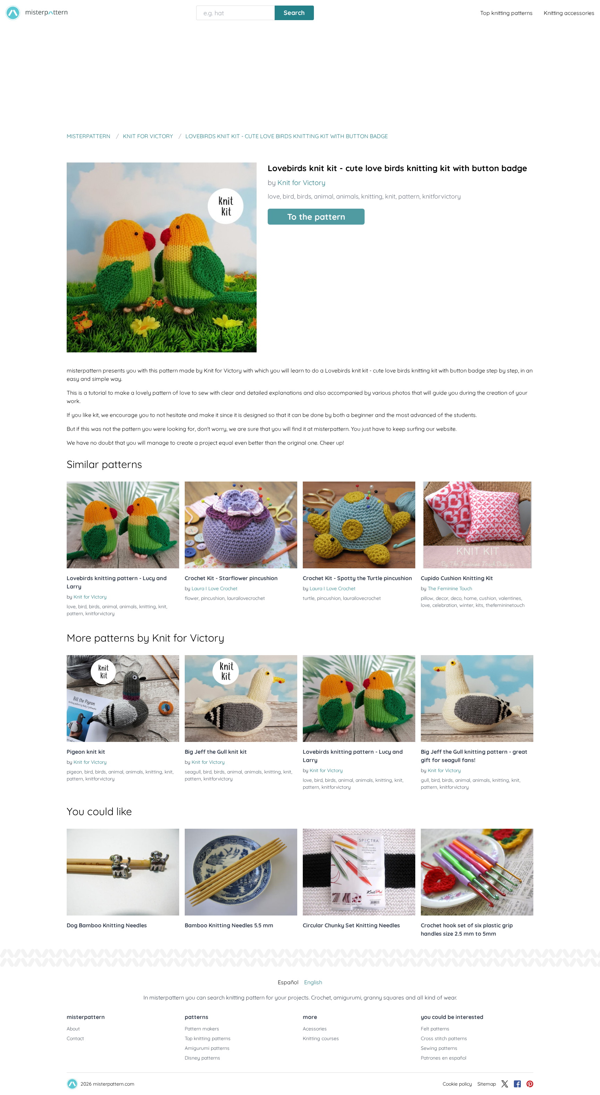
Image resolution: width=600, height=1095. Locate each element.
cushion (487, 598)
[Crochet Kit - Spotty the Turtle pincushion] (359, 525)
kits (479, 605)
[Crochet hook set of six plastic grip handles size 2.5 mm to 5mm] (477, 872)
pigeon (74, 772)
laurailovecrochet (246, 598)
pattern (408, 196)
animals (347, 196)
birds (304, 196)
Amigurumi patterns (207, 1048)
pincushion (213, 598)
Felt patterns (435, 1029)
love (274, 196)
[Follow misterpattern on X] (504, 1083)
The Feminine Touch (450, 588)
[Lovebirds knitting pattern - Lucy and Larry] (123, 525)
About (73, 1029)
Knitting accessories (569, 12)
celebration (444, 605)
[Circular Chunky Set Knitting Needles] (359, 872)
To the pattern (316, 216)
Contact (75, 1038)
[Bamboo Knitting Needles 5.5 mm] (241, 872)
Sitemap (486, 1084)
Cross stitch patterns (444, 1038)
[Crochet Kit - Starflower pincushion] (241, 525)
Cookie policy (457, 1084)
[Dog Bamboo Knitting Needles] (123, 872)
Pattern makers (202, 1029)
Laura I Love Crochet (215, 588)
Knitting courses (321, 1038)
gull (425, 780)
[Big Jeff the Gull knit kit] (241, 698)
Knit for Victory (301, 182)
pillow (427, 598)
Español (288, 982)
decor (442, 598)
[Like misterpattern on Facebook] (517, 1083)
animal (323, 196)
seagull (193, 772)
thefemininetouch (505, 605)
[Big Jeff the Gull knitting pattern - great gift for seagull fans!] (477, 698)
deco (456, 598)
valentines (510, 598)
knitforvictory (441, 196)
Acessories (315, 1029)
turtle (309, 598)
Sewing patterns (439, 1048)
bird (288, 196)
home (470, 598)
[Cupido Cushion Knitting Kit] (477, 525)
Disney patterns (202, 1058)
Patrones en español (443, 1058)
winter (466, 605)
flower (192, 598)
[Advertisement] (300, 77)
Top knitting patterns (506, 12)
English (313, 982)
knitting (371, 196)
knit (390, 196)
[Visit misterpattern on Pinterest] (529, 1083)
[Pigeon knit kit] (123, 698)
